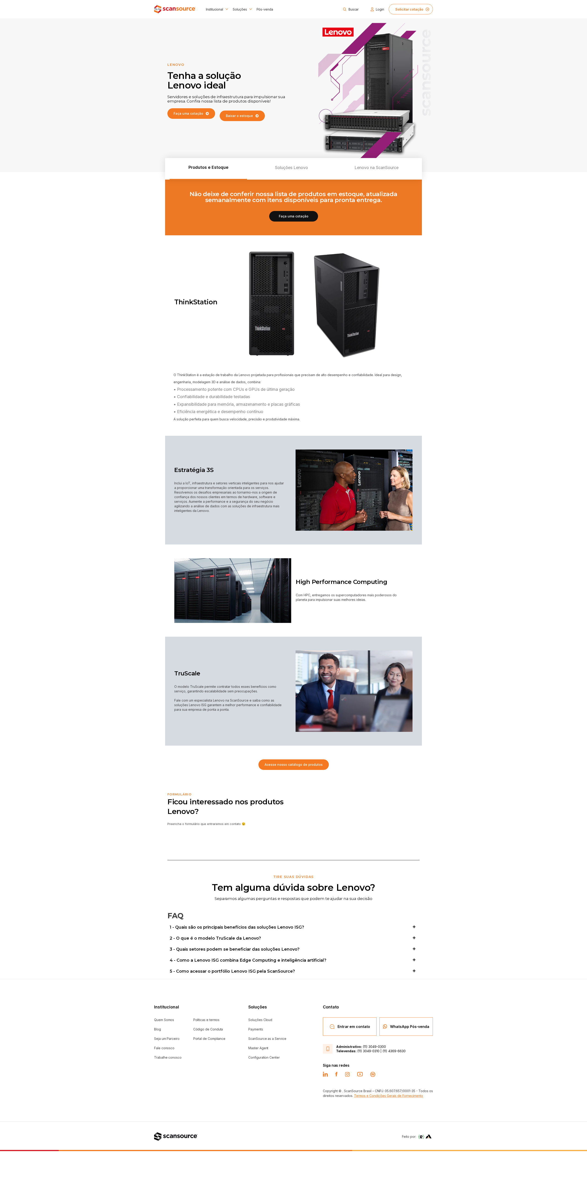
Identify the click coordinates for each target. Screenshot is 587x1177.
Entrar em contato (354, 1026)
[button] (293, 927)
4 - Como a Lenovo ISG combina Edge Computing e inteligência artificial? (248, 960)
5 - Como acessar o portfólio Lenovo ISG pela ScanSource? (232, 971)
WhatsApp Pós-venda (409, 1026)
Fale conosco (164, 1048)
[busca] (344, 9)
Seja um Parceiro (167, 1039)
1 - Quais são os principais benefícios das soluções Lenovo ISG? (237, 927)
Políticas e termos (206, 1020)
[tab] (208, 169)
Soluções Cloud (260, 1020)
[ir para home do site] (175, 9)
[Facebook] (336, 1074)
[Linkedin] (325, 1074)
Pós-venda (265, 9)
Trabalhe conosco (168, 1057)
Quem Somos (164, 1020)
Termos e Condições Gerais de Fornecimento (388, 1096)
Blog (157, 1029)
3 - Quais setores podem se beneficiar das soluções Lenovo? (234, 949)
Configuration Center (264, 1057)
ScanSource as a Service (267, 1039)
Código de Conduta (208, 1029)
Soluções (240, 9)
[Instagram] (347, 1074)
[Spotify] (372, 1074)
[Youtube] (360, 1074)
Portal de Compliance (209, 1039)
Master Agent (258, 1048)
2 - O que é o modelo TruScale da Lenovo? (215, 938)
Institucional (214, 9)
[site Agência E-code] (421, 1136)
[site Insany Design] (429, 1136)
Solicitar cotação (409, 9)
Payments (255, 1029)
